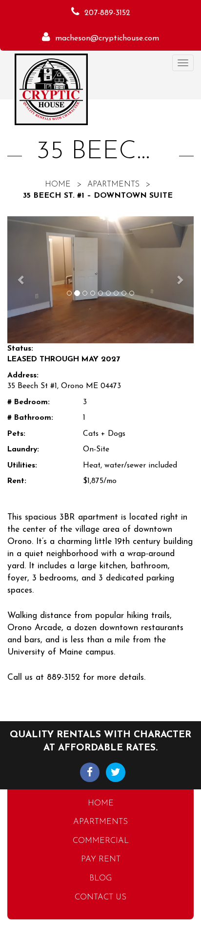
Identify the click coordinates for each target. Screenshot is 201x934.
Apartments (113, 184)
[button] (21, 279)
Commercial (101, 841)
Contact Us (100, 897)
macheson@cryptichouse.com (107, 38)
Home (58, 184)
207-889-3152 (107, 13)
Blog (100, 878)
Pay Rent (101, 859)
